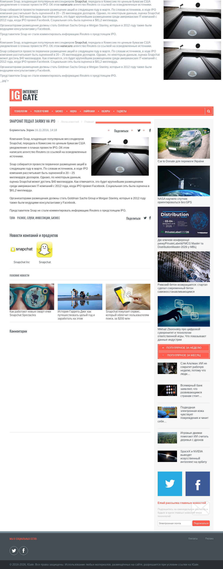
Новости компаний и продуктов (34, 235)
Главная (89, 121)
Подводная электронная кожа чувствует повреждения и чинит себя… (183, 414)
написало (66, 4)
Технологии (20, 111)
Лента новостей (70, 121)
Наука (73, 111)
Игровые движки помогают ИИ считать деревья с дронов (194, 436)
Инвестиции (42, 218)
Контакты (193, 538)
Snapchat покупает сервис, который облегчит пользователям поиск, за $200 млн (127, 315)
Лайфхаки (89, 111)
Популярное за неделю (183, 347)
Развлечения (41, 111)
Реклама (209, 538)
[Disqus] (80, 377)
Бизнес (59, 111)
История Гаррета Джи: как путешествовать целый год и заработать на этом (76, 315)
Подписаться (201, 523)
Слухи (30, 218)
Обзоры (106, 111)
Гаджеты (121, 111)
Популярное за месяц (184, 355)
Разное (21, 218)
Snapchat (81, 1)
